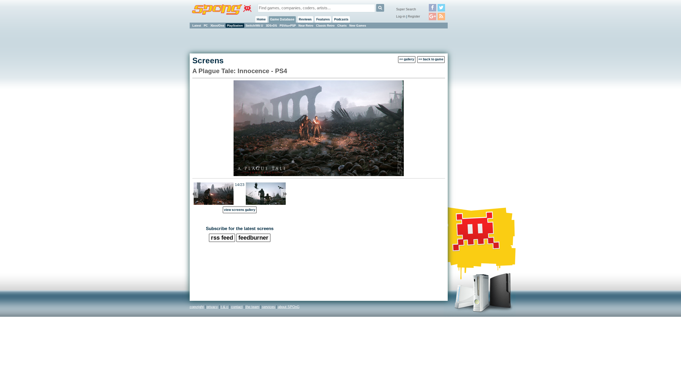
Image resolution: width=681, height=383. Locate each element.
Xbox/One (217, 25)
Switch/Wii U (254, 25)
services (268, 307)
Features (323, 19)
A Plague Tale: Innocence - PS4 (239, 70)
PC (206, 25)
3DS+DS (271, 25)
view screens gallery (239, 209)
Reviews (305, 19)
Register (414, 16)
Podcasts (341, 19)
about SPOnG (289, 307)
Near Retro (305, 25)
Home (261, 19)
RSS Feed (222, 237)
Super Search (406, 9)
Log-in (400, 16)
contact (237, 307)
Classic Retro (325, 25)
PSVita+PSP (288, 25)
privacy (212, 307)
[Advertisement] (471, 109)
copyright (197, 307)
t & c (224, 307)
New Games (357, 25)
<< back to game (430, 59)
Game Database (282, 19)
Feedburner (253, 237)
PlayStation (235, 25)
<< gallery (406, 59)
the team (252, 307)
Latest (196, 25)
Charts (342, 25)
